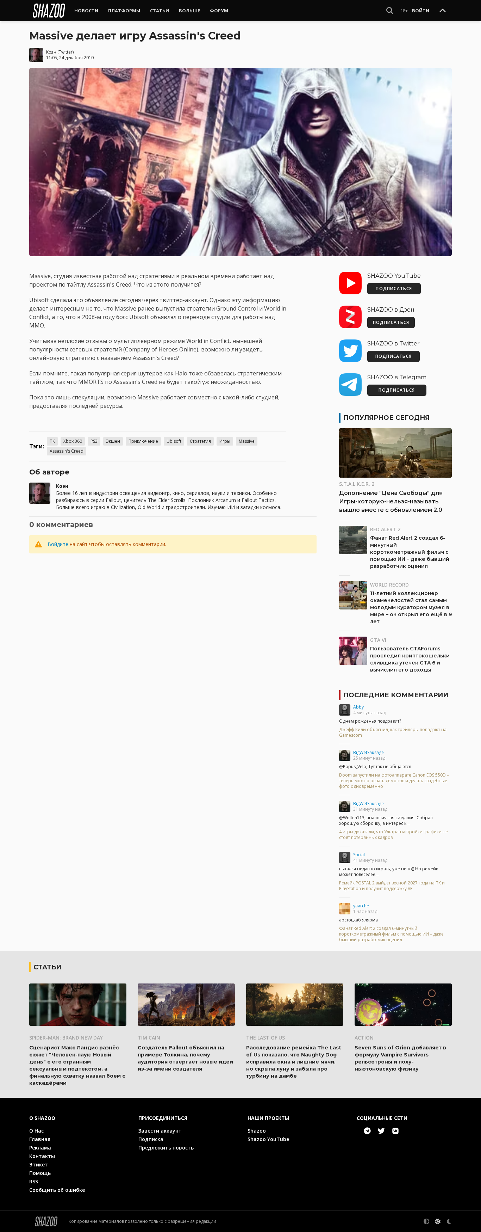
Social (359, 855)
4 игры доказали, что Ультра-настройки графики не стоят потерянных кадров (393, 834)
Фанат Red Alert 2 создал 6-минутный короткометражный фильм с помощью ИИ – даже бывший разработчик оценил (409, 552)
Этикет (38, 1164)
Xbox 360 (72, 441)
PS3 (94, 441)
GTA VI (378, 640)
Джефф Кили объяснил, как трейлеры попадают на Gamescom (392, 732)
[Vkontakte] (395, 1130)
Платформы (124, 10)
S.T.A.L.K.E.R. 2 (356, 483)
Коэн (51, 52)
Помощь (40, 1173)
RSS (33, 1181)
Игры (224, 441)
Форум (219, 10)
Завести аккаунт (160, 1130)
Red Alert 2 (385, 529)
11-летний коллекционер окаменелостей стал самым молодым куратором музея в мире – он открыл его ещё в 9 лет (411, 607)
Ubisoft (174, 441)
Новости (86, 10)
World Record (389, 584)
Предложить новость (166, 1147)
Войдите (58, 544)
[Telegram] (367, 1130)
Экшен (113, 441)
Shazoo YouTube (268, 1139)
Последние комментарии (395, 695)
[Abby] (344, 710)
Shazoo (257, 1130)
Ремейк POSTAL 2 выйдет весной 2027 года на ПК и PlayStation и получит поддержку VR (392, 885)
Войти (420, 10)
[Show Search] (389, 10)
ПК (52, 441)
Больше (189, 10)
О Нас (36, 1130)
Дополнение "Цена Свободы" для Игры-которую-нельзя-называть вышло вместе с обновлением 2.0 (391, 501)
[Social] (344, 857)
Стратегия (200, 441)
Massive (247, 441)
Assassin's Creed (66, 451)
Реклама (40, 1147)
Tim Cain (149, 1037)
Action (364, 1037)
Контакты (42, 1156)
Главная (39, 1139)
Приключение (143, 441)
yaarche (361, 906)
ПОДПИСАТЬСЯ (394, 289)
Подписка (150, 1139)
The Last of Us (265, 1037)
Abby (358, 707)
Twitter (66, 52)
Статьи (159, 10)
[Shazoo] (49, 11)
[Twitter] (381, 1130)
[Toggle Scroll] (442, 11)
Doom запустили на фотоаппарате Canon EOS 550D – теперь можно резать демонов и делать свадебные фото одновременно (394, 780)
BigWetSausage (368, 752)
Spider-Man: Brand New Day (66, 1037)
